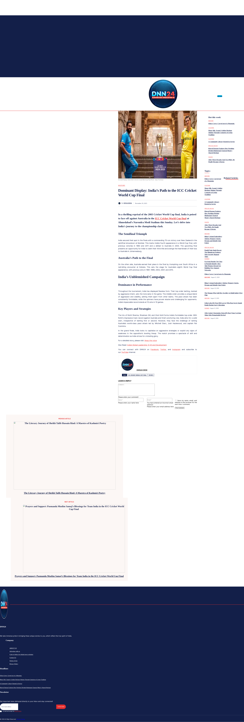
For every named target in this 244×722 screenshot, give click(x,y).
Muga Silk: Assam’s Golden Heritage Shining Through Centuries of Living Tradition (220, 133)
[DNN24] (163, 94)
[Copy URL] (187, 203)
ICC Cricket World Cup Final (137, 375)
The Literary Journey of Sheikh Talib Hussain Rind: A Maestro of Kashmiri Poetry (64, 493)
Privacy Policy (17, 711)
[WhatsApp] (173, 203)
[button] (224, 96)
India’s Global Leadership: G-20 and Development (147, 345)
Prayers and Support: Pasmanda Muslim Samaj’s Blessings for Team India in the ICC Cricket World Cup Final (69, 576)
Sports (151, 375)
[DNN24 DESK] (120, 203)
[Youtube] (242, 96)
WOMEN (207, 259)
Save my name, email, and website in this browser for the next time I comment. (186, 402)
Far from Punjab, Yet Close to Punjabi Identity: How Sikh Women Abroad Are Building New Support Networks (213, 266)
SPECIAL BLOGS (213, 145)
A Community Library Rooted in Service (221, 141)
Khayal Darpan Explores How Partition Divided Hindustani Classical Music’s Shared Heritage (221, 151)
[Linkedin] (236, 96)
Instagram (176, 349)
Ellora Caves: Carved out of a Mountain (221, 123)
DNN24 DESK (128, 203)
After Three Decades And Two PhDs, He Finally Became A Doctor (213, 227)
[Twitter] (239, 96)
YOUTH (210, 157)
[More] (193, 203)
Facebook (155, 349)
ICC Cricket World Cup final (170, 218)
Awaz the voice (150, 341)
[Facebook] (230, 96)
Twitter (163, 349)
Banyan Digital (21, 719)
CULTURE (211, 127)
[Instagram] (233, 96)
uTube (125, 352)
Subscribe (61, 706)
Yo (122, 352)
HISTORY (121, 185)
